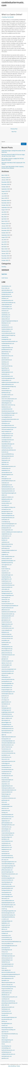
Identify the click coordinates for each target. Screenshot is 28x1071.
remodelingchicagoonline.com (9, 910)
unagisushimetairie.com (7, 347)
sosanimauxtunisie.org (7, 366)
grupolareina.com (6, 396)
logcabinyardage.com (7, 837)
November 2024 (5, 202)
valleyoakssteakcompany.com (9, 790)
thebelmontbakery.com (7, 329)
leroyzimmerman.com (7, 1019)
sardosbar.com (5, 462)
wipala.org (4, 566)
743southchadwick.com (7, 429)
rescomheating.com (6, 1046)
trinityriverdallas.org (6, 546)
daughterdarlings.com (7, 296)
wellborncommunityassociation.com (10, 382)
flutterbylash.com (6, 1009)
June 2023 (4, 242)
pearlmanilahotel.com (7, 359)
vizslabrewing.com (6, 468)
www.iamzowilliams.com (7, 943)
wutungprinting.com (6, 724)
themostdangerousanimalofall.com (10, 605)
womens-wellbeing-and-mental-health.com (12, 532)
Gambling (4, 17)
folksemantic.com (6, 460)
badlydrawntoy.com (6, 845)
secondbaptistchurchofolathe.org (10, 1033)
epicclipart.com (5, 357)
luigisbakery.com (6, 923)
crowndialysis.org (6, 521)
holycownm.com (5, 759)
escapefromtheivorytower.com (9, 427)
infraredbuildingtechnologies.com (9, 413)
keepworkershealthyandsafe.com (10, 341)
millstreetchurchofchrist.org (8, 1001)
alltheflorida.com (6, 994)
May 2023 (4, 244)
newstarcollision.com (7, 503)
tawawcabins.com (6, 458)
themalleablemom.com (7, 685)
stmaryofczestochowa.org (8, 679)
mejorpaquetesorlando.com (8, 491)
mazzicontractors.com (7, 953)
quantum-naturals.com (7, 984)
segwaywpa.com (6, 820)
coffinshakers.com (6, 677)
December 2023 (5, 228)
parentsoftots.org (6, 830)
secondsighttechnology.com (8, 507)
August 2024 (5, 209)
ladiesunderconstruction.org (8, 404)
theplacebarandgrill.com (7, 779)
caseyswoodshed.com (7, 792)
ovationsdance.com (6, 536)
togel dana (4, 274)
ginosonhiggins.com (6, 722)
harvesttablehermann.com (8, 415)
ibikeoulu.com (5, 675)
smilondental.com (6, 501)
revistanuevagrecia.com (7, 661)
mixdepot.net (5, 933)
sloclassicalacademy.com (8, 615)
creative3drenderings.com (8, 833)
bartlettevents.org (6, 392)
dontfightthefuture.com (7, 435)
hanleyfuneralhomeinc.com (8, 488)
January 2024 (5, 225)
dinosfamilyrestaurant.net (8, 411)
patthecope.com (5, 800)
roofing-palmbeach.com (7, 433)
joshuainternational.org (7, 855)
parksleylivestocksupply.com (8, 560)
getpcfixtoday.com (6, 351)
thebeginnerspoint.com (7, 593)
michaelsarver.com (6, 509)
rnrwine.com (5, 1025)
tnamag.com (5, 812)
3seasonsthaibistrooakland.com (9, 550)
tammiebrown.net (6, 704)
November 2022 (5, 258)
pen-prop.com (5, 859)
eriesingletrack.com (6, 478)
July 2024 (4, 212)
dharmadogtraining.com (7, 1039)
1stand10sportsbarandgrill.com (9, 493)
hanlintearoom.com (6, 1011)
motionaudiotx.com (6, 1041)
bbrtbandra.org (5, 353)
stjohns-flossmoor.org (7, 747)
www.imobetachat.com (7, 841)
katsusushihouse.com (7, 650)
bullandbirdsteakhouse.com (8, 902)
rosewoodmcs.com (6, 935)
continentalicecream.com (8, 628)
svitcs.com (4, 802)
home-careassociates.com (8, 556)
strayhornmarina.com (7, 622)
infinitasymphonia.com (7, 646)
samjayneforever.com (7, 990)
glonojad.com (5, 658)
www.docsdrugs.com (7, 894)
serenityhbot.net (5, 853)
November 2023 (5, 230)
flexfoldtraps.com (6, 876)
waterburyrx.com (6, 781)
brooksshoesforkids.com (7, 814)
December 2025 (5, 182)
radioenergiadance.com (7, 372)
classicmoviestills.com (7, 587)
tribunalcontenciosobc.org (8, 613)
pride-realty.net (5, 1005)
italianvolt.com (5, 464)
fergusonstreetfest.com (7, 988)
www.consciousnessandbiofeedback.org (11, 941)
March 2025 (4, 198)
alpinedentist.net (6, 370)
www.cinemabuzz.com (7, 931)
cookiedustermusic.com (12, 4)
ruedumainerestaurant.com (8, 654)
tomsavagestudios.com (7, 529)
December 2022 (5, 255)
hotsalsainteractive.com (7, 300)
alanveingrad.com (6, 720)
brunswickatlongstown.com (8, 691)
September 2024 (6, 207)
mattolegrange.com (6, 710)
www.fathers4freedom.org (8, 863)
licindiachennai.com (6, 294)
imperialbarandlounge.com (8, 443)
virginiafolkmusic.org (6, 534)
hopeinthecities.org (6, 577)
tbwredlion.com (5, 980)
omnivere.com (5, 310)
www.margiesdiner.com (7, 896)
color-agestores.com (6, 564)
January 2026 (5, 179)
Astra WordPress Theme (14, 1066)
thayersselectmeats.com (8, 816)
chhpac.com (5, 1037)
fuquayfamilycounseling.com (8, 1029)
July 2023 (4, 239)
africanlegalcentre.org (7, 648)
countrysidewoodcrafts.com (8, 333)
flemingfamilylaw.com (7, 1023)
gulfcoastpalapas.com (7, 822)
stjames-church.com (6, 663)
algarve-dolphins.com (7, 718)
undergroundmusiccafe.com (8, 1054)
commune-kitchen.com (7, 638)
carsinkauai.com (5, 998)
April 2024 (4, 219)
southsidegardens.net (7, 949)
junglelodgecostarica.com (8, 712)
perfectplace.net (6, 548)
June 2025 (4, 196)
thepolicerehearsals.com (7, 607)
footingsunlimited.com (7, 890)
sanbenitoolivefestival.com (8, 585)
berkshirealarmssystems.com (9, 466)
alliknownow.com (6, 609)
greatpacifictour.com (7, 765)
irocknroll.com (5, 452)
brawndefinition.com (6, 626)
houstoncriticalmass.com (8, 603)
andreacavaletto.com (7, 558)
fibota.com (4, 968)
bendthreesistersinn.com (7, 745)
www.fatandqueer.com (7, 882)
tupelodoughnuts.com (7, 484)
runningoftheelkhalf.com (7, 867)
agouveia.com (5, 1031)
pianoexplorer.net (6, 947)
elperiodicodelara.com (7, 290)
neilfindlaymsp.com (6, 773)
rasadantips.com (6, 312)
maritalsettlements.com (7, 726)
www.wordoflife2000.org (8, 454)
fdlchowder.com (5, 898)
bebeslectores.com (6, 407)
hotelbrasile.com (5, 388)
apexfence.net (5, 1058)
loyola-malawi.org (6, 568)
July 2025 (4, 193)
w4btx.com (4, 495)
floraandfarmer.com (6, 421)
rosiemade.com (5, 482)
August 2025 (5, 191)
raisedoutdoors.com (6, 445)
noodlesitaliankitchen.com (8, 343)
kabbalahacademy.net (7, 499)
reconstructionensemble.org (8, 753)
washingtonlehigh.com (7, 921)
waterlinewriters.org (6, 826)
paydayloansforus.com (7, 327)
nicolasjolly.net (5, 644)
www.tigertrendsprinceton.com (9, 861)
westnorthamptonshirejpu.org (9, 386)
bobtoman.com (5, 364)
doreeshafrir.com (6, 667)
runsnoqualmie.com (6, 892)
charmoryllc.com (6, 599)
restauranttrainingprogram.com (9, 523)
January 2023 (5, 253)
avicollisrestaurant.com (7, 775)
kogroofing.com (5, 368)
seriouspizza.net (5, 804)
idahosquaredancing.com (8, 456)
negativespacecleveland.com (9, 736)
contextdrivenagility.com (7, 673)
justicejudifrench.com (7, 681)
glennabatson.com (6, 620)
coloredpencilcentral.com (8, 439)
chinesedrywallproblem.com (8, 742)
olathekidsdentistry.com (7, 486)
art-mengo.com (5, 699)
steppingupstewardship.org (8, 917)
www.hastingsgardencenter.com (9, 945)
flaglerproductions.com (7, 624)
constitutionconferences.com (9, 798)
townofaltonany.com (6, 732)
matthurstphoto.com (6, 992)
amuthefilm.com (5, 640)
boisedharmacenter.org (7, 562)
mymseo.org (5, 1035)
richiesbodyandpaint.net (7, 292)
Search (3, 141)
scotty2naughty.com (7, 665)
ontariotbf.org (5, 337)
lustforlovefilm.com (6, 642)
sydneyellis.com (5, 519)
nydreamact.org (5, 345)
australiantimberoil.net (7, 409)
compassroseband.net (7, 806)
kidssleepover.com (6, 323)
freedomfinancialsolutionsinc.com (10, 874)
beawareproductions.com (8, 671)
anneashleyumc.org (6, 884)
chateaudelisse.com (6, 380)
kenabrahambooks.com (7, 636)
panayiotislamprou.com (7, 376)
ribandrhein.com (5, 538)
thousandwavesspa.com (7, 769)
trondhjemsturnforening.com (8, 976)
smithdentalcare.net (6, 1052)
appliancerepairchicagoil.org (8, 335)
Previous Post (14, 128)
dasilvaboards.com (6, 617)
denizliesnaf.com (6, 796)
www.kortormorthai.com (7, 880)
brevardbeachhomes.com (8, 425)
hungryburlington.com (7, 689)
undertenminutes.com (7, 308)
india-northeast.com (6, 431)
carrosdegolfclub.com (7, 417)
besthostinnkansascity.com (8, 1050)
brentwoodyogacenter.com (8, 912)
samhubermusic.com (7, 1056)
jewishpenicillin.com (6, 527)
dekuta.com (4, 929)
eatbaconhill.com (6, 318)
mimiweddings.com (6, 1048)
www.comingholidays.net (8, 595)
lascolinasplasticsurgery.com (8, 904)
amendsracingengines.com (8, 878)
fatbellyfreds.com (6, 962)
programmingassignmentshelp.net (10, 321)
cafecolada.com (5, 589)
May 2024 (4, 216)
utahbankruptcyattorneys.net (9, 450)
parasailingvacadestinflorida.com (9, 1003)
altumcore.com (5, 808)
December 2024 (5, 200)
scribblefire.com (5, 552)
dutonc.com (4, 706)
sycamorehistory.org (6, 937)
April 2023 (4, 246)
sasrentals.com (5, 505)
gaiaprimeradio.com (6, 702)
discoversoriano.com (7, 591)
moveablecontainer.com (7, 394)
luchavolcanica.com (6, 757)
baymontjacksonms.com (7, 730)
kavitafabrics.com (6, 755)
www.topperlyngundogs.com (8, 865)
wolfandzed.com (5, 927)
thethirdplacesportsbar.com (8, 955)
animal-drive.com (6, 810)
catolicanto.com (5, 542)
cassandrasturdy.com (7, 583)
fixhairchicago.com (6, 794)
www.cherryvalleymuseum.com (9, 398)
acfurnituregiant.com (7, 306)
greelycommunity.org (7, 652)
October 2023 (5, 232)
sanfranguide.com (6, 597)
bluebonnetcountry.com (7, 355)
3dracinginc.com (6, 601)
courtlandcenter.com (7, 771)
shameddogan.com (6, 828)
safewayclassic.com (6, 331)
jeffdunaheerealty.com (7, 869)
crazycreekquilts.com (7, 630)
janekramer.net (5, 695)
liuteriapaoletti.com (6, 738)
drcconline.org (5, 777)
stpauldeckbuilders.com (7, 888)
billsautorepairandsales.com (8, 982)
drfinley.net (4, 1021)
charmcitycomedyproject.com (9, 669)
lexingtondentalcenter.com (8, 517)
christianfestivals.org (7, 714)
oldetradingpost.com (6, 402)
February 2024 (5, 223)
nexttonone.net (5, 851)
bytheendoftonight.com (7, 575)
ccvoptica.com (5, 919)
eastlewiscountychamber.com (9, 611)
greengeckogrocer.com (7, 511)
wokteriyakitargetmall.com (8, 515)
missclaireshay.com (6, 286)
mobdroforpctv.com (6, 581)
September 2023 (6, 235)
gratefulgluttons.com (7, 579)
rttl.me (3, 1044)
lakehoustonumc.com (7, 847)
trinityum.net (5, 951)
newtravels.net (5, 325)
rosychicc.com (5, 570)
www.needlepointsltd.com (8, 900)
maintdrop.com (5, 362)
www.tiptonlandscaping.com (8, 915)
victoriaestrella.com (6, 767)
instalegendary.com (6, 339)
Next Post (14, 131)
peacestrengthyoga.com (7, 871)
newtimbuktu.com (6, 314)
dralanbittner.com (6, 470)
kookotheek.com (5, 374)
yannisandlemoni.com (7, 472)
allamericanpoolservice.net (8, 525)
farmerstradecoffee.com (7, 835)
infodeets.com (5, 298)
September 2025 (6, 189)
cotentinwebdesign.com (7, 400)
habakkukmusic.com (6, 849)
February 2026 (5, 177)
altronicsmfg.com (6, 316)
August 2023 (5, 237)
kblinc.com (4, 476)
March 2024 (4, 221)
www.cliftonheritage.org (7, 906)
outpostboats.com (6, 572)
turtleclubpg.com (6, 763)
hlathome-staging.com (7, 513)
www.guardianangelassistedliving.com (11, 974)
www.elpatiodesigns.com (8, 964)
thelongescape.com (6, 708)
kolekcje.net (4, 540)
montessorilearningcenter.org (9, 986)
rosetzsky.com (5, 656)
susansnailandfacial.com (7, 857)
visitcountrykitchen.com (7, 716)
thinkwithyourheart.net (7, 447)
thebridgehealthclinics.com (8, 824)
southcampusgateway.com (8, 378)
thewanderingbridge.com (8, 683)
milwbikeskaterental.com (7, 728)
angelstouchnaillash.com (7, 497)
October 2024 (5, 205)
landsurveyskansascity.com (8, 886)
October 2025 (5, 186)
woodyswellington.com (7, 960)
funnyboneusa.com (6, 749)
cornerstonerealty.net (7, 939)
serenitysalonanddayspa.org (8, 302)
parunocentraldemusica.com (8, 972)
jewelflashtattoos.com (7, 349)
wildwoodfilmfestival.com (8, 384)
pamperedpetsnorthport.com (8, 480)
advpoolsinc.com (6, 783)
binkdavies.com (5, 632)
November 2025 (5, 184)
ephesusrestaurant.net (7, 958)
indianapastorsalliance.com (8, 788)
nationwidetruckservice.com (8, 761)
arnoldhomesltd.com (6, 437)
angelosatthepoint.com (7, 785)
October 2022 (5, 260)
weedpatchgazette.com (7, 474)
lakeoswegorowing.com (7, 1027)
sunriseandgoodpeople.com (8, 740)
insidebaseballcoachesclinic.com (9, 996)
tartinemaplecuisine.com (7, 693)
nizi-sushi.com (5, 697)
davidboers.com (5, 839)
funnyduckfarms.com (7, 1013)
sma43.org (4, 908)
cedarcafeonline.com (7, 304)
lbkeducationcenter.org (7, 544)
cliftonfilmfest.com (6, 441)
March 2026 (4, 175)
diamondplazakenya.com (8, 978)
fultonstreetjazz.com (6, 390)
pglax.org (4, 734)
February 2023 (5, 251)
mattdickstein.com (6, 843)
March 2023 (4, 248)
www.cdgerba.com (6, 970)
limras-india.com (5, 288)
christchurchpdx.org (6, 634)
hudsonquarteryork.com (7, 966)
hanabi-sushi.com (6, 925)
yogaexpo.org (5, 554)
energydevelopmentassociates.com (10, 419)
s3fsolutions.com (6, 423)
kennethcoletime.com (7, 687)
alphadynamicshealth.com (8, 1007)
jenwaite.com (5, 1015)
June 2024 (4, 214)
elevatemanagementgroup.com (9, 1017)
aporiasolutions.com (6, 818)
